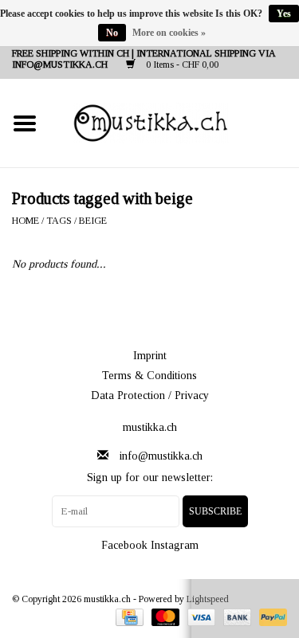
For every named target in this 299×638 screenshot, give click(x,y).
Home (25, 220)
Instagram (175, 545)
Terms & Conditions (149, 376)
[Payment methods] (127, 615)
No (112, 32)
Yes (284, 13)
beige (93, 220)
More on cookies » (169, 32)
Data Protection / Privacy (150, 395)
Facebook (124, 545)
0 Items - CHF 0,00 (181, 64)
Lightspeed (208, 599)
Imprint (150, 356)
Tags (59, 220)
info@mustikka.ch (161, 456)
